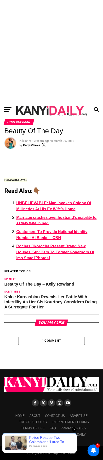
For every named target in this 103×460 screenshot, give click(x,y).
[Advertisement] (51, 52)
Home (20, 416)
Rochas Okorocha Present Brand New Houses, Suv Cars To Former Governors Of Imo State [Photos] (55, 252)
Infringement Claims (70, 422)
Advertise (79, 416)
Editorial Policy (33, 422)
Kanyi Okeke (31, 145)
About (34, 416)
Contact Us (55, 416)
